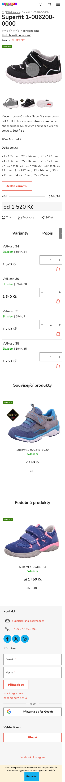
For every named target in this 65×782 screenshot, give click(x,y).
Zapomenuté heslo (15, 698)
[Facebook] (7, 639)
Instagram (39, 757)
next (61, 418)
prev (3, 418)
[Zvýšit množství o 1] (59, 260)
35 (28, 588)
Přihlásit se (16, 685)
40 (35, 588)
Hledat (32, 737)
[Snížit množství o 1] (42, 260)
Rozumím (31, 776)
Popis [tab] (47, 233)
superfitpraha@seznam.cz (28, 621)
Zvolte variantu (16, 186)
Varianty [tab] (20, 233)
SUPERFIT (18, 40)
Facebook (25, 757)
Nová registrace (13, 693)
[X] (16, 639)
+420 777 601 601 (24, 629)
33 (31, 471)
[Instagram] (25, 639)
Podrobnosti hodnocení (16, 35)
